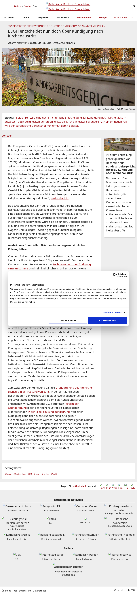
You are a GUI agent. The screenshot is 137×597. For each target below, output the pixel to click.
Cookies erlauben (107, 320)
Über (123, 17)
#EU (30, 474)
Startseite (17, 6)
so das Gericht (59, 198)
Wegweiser (43, 17)
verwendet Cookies (112, 312)
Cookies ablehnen (68, 320)
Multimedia (63, 17)
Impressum (25, 590)
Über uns (6, 590)
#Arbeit (8, 474)
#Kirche (45, 474)
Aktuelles (27, 6)
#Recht (54, 474)
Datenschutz (39, 590)
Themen (26, 17)
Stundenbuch (84, 17)
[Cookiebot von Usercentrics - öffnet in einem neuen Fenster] (115, 275)
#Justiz (37, 474)
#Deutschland (20, 474)
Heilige (102, 17)
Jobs (15, 590)
